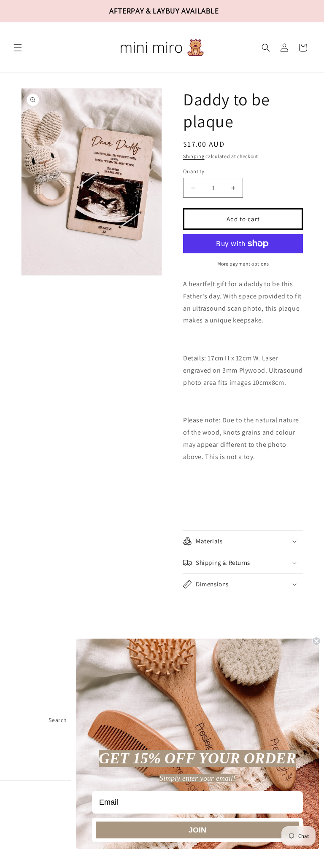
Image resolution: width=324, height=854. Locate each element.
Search (58, 720)
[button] (17, 47)
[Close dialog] (316, 641)
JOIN (197, 830)
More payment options (243, 263)
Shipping (194, 156)
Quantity (193, 171)
